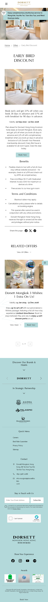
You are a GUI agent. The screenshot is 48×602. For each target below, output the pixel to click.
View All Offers (22, 252)
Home (7, 45)
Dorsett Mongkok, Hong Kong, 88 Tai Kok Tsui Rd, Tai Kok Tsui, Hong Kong (25, 467)
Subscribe (37, 500)
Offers (15, 45)
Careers (15, 437)
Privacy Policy (18, 445)
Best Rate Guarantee (20, 441)
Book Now (24, 599)
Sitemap (16, 449)
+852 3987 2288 (22, 474)
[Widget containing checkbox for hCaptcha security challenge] (24, 518)
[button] (18, 344)
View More (14, 325)
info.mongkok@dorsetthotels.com (25, 481)
